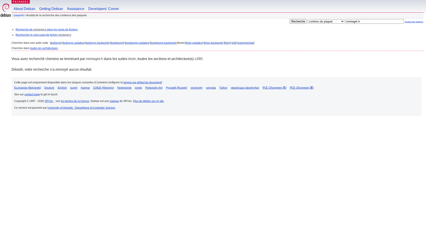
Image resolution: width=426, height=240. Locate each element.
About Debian (24, 9)
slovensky (197, 87)
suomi (73, 87)
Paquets (19, 15)
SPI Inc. (49, 101)
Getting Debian (51, 9)
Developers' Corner (103, 9)
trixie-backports (213, 42)
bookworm (117, 42)
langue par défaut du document (142, 82)
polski (138, 87)
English (62, 87)
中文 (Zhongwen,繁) (302, 87)
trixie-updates (194, 42)
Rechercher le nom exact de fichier (43, 34)
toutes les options (414, 21)
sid (234, 42)
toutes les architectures (44, 48)
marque (114, 101)
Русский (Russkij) (176, 87)
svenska (211, 87)
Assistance (75, 9)
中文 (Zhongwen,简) (274, 87)
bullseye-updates (73, 42)
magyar (85, 87)
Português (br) (154, 87)
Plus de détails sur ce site (148, 101)
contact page (32, 94)
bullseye (56, 42)
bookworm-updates (137, 42)
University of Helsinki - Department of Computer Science (81, 107)
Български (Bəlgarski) (27, 87)
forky (227, 42)
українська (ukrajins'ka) (245, 87)
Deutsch (49, 87)
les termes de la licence (75, 101)
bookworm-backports (163, 42)
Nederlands (124, 87)
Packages (21, 1)
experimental (246, 42)
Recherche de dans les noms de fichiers (47, 29)
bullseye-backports (97, 42)
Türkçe (223, 87)
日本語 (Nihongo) (103, 87)
